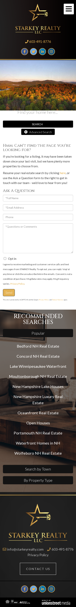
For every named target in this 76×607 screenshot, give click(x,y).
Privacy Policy (17, 283)
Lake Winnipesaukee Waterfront (38, 366)
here (63, 173)
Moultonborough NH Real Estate (38, 376)
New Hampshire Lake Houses (38, 386)
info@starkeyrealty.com (25, 549)
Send (8, 292)
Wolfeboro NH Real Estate (38, 453)
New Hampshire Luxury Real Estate (38, 399)
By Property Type (38, 480)
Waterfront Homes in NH (38, 443)
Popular (38, 333)
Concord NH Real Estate (38, 356)
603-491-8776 (40, 42)
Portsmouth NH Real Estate (38, 433)
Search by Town (38, 469)
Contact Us (38, 569)
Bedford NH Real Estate (38, 346)
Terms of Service (57, 300)
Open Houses (38, 422)
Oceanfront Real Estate (38, 412)
